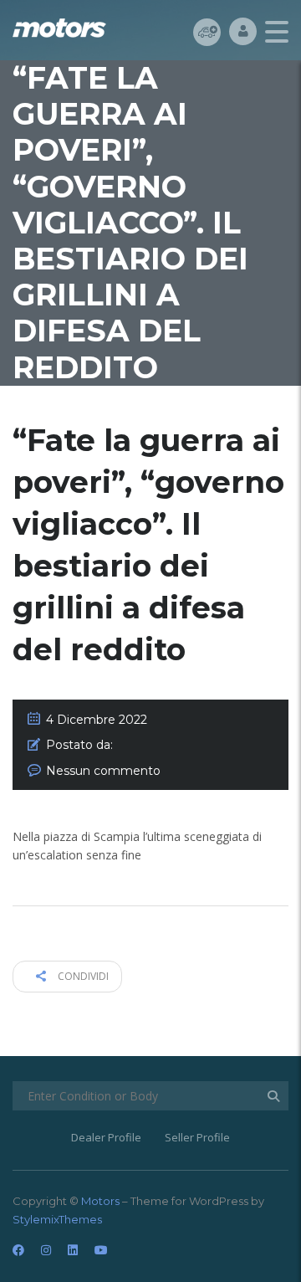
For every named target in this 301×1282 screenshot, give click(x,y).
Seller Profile (197, 1137)
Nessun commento (103, 770)
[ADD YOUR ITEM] (207, 31)
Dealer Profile (106, 1137)
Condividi (82, 976)
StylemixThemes (57, 1219)
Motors (100, 1201)
